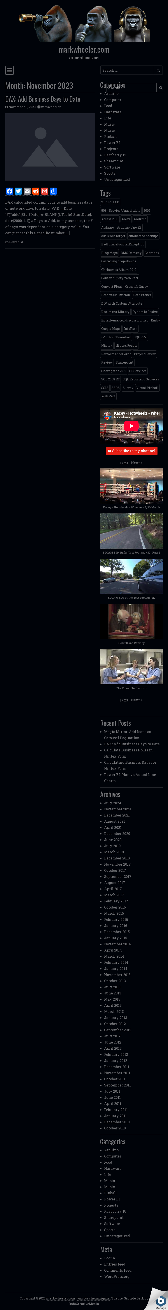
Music (109, 124)
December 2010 (117, 1122)
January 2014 (115, 968)
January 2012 (115, 1060)
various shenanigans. (93, 1298)
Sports (109, 173)
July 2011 (112, 1091)
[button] (136, 463)
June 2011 (112, 1097)
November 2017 (117, 864)
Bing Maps (109, 253)
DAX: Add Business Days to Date (42, 99)
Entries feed (114, 1264)
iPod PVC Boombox (116, 337)
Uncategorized (117, 179)
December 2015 (117, 931)
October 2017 (115, 870)
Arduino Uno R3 (129, 227)
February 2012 (116, 1054)
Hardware (112, 112)
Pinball (110, 136)
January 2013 (115, 1017)
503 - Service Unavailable (120, 210)
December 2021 (117, 815)
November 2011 (117, 1072)
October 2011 (114, 1079)
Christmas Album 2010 (118, 270)
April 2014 (113, 950)
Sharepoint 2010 (113, 371)
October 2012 (115, 1023)
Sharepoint (114, 161)
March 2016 (114, 913)
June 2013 (112, 993)
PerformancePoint (116, 354)
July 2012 (112, 1036)
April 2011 (112, 1103)
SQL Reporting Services (141, 379)
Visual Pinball (147, 388)
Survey (128, 388)
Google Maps (111, 329)
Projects (111, 148)
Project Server (145, 354)
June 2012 (112, 1042)
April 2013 (113, 1005)
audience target (113, 236)
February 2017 (116, 901)
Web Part (108, 396)
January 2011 (115, 1115)
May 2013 (112, 999)
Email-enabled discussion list (124, 320)
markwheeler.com (84, 49)
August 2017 (114, 882)
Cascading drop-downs (118, 261)
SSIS (104, 388)
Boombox (152, 253)
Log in (109, 1258)
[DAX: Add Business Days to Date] (50, 147)
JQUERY (140, 337)
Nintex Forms (126, 345)
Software (112, 167)
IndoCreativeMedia (84, 1304)
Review (107, 362)
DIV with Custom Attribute (121, 303)
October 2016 (115, 907)
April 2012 (113, 1048)
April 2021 (113, 827)
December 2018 (117, 858)
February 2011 (116, 1109)
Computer (112, 99)
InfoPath (131, 329)
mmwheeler (51, 107)
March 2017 (114, 895)
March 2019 (114, 852)
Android (140, 219)
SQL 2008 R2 (110, 379)
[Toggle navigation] (9, 70)
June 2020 (113, 839)
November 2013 (117, 974)
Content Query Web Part (119, 278)
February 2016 (116, 919)
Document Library (115, 312)
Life (107, 118)
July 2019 (112, 845)
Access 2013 (110, 219)
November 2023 (117, 809)
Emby (155, 320)
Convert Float (111, 286)
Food (108, 105)
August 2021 (114, 821)
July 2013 (112, 987)
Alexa (126, 219)
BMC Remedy (131, 253)
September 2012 (117, 1030)
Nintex (106, 345)
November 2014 (117, 944)
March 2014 (114, 956)
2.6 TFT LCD (110, 202)
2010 (147, 210)
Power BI (16, 242)
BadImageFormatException (123, 244)
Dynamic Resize (145, 312)
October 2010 (115, 1128)
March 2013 (114, 1011)
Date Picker (142, 295)
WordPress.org (117, 1276)
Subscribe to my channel (133, 450)
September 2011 (117, 1085)
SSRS (116, 388)
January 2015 (115, 937)
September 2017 (117, 876)
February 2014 (116, 962)
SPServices (138, 371)
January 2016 (115, 925)
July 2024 (112, 803)
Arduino (111, 93)
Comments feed (117, 1270)
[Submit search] (158, 70)
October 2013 (115, 980)
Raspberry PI (115, 155)
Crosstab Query (136, 286)
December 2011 (116, 1066)
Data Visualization (115, 295)
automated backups (143, 236)
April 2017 (113, 888)
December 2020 (117, 833)
